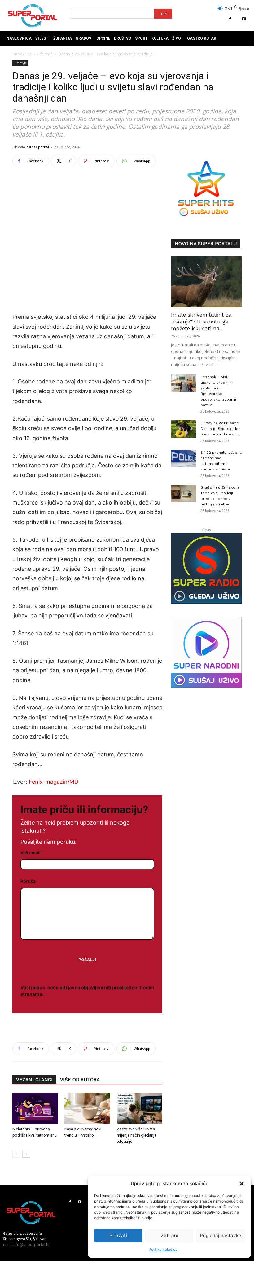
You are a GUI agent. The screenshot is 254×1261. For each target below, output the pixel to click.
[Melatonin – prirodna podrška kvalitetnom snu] (35, 1108)
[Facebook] (230, 19)
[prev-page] (16, 1154)
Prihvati (118, 1235)
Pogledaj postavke (220, 1235)
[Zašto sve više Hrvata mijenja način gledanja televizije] (139, 1108)
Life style (45, 54)
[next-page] (26, 1154)
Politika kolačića (163, 1249)
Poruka (28, 881)
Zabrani (169, 1235)
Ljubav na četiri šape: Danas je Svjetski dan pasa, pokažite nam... (220, 428)
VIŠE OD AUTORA (80, 1079)
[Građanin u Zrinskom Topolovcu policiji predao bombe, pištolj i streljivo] (183, 493)
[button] (242, 1184)
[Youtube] (244, 19)
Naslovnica (22, 54)
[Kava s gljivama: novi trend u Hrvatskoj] (87, 1108)
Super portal (38, 147)
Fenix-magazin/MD (52, 781)
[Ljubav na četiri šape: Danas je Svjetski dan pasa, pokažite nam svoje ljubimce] (183, 429)
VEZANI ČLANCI (34, 1079)
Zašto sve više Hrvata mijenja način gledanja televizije (136, 1135)
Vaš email (30, 852)
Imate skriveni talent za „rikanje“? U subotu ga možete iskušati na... (201, 322)
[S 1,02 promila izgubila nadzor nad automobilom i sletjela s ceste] (183, 458)
